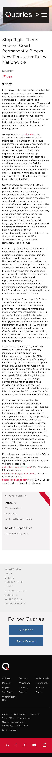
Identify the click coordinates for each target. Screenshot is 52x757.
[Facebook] (16, 745)
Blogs (9, 586)
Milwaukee (24, 682)
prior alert (29, 134)
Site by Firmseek (9, 730)
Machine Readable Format (13, 722)
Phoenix (23, 687)
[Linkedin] (7, 745)
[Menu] (44, 15)
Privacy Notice (23, 718)
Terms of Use (8, 718)
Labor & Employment (16, 533)
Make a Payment (19, 714)
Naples (6, 687)
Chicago (6, 678)
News (8, 573)
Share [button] (9, 77)
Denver (23, 678)
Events (10, 577)
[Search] (38, 15)
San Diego (7, 692)
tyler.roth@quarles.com (14, 479)
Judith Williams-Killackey (18, 519)
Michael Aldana (13, 508)
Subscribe (12, 595)
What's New (13, 569)
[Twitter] (24, 745)
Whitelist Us (13, 599)
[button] (44, 745)
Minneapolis (42, 682)
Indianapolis (42, 678)
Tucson (39, 692)
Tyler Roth (10, 513)
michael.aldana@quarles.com (18, 473)
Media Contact (15, 603)
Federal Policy (15, 590)
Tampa (22, 692)
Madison (6, 682)
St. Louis (40, 687)
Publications (14, 582)
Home (5, 714)
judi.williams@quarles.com (16, 467)
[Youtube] (34, 745)
